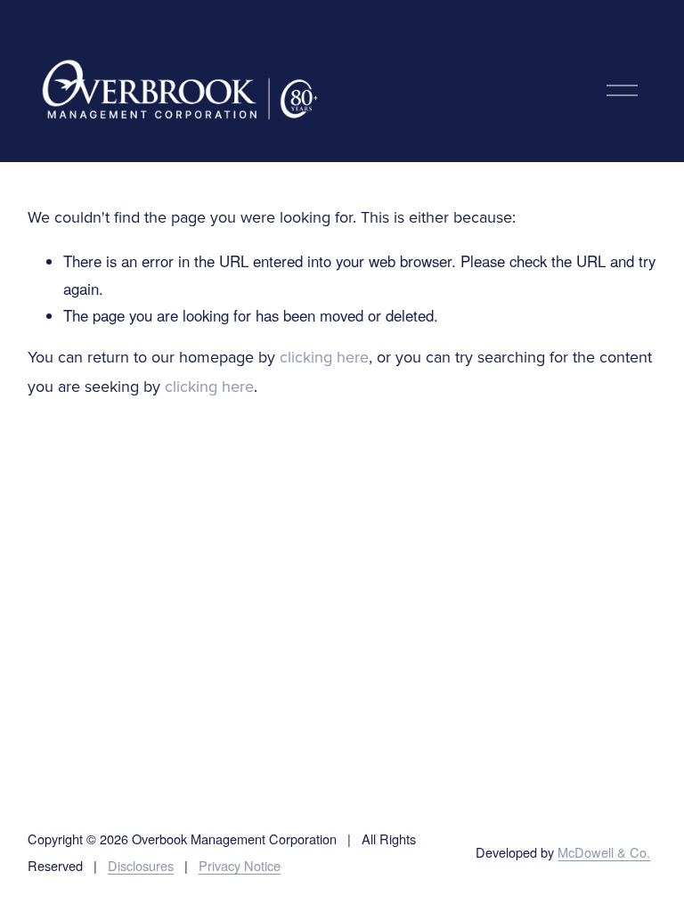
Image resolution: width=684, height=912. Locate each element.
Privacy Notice (240, 865)
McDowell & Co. (604, 851)
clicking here (324, 358)
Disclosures (141, 865)
